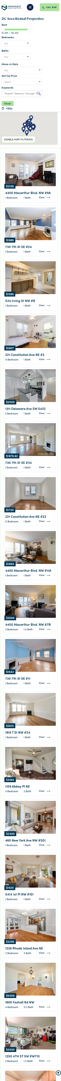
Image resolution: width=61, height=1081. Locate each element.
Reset (7, 103)
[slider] (3, 29)
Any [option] (6, 43)
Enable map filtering (18, 138)
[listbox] (16, 43)
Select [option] (7, 82)
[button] (32, 7)
